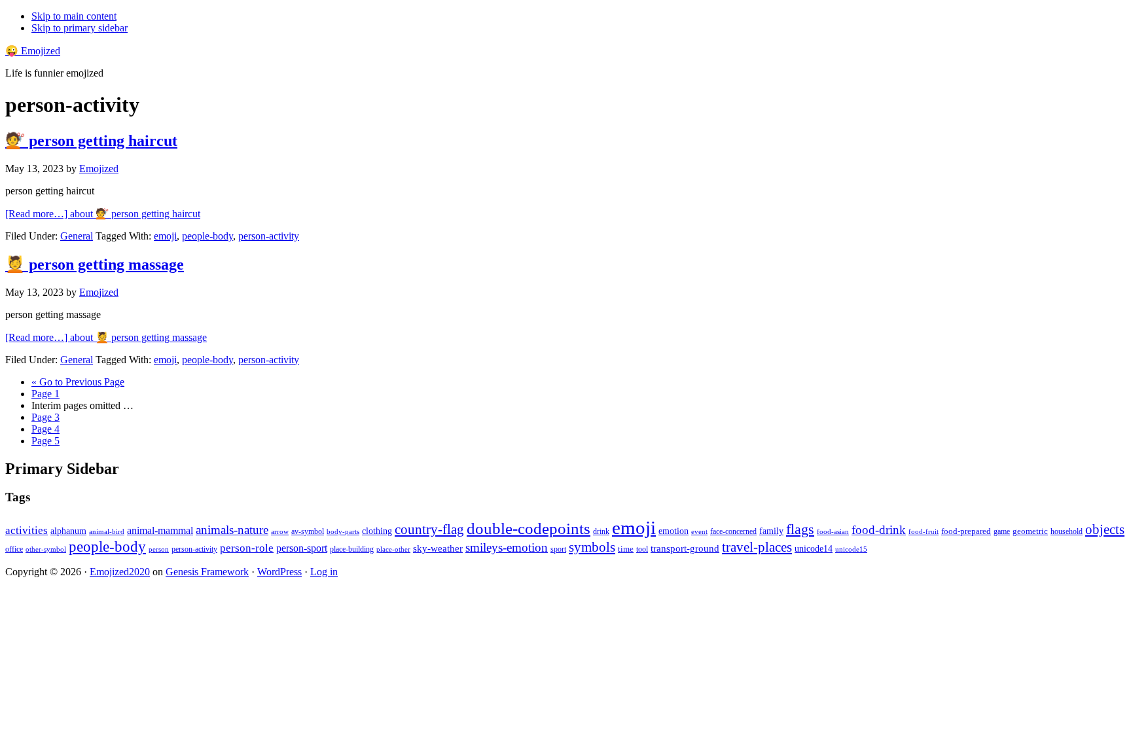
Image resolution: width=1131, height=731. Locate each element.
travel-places (757, 547)
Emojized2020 (120, 571)
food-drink (879, 530)
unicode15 (851, 549)
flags (800, 529)
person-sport (301, 548)
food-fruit (923, 531)
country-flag (429, 529)
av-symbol (307, 531)
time (626, 549)
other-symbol (46, 549)
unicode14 (814, 549)
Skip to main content (74, 16)
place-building (352, 549)
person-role (247, 548)
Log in (324, 571)
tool (642, 549)
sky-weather (438, 548)
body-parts (343, 531)
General (76, 235)
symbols (592, 547)
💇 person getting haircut (91, 140)
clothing (377, 531)
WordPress (279, 571)
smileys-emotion (506, 547)
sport (558, 549)
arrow (280, 531)
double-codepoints (528, 528)
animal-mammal (160, 530)
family (771, 531)
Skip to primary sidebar (79, 27)
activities (26, 530)
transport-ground (685, 548)
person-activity (268, 235)
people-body (207, 235)
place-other (393, 549)
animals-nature (232, 530)
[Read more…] (102, 213)
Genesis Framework (207, 571)
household (1066, 531)
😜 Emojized (32, 50)
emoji (165, 235)
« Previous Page (77, 381)
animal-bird (106, 531)
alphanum (68, 531)
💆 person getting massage (94, 264)
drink (601, 531)
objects (1104, 529)
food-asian (833, 531)
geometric (1030, 531)
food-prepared (966, 531)
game (1002, 531)
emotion (673, 531)
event (699, 531)
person (159, 549)
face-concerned (733, 531)
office (14, 549)
